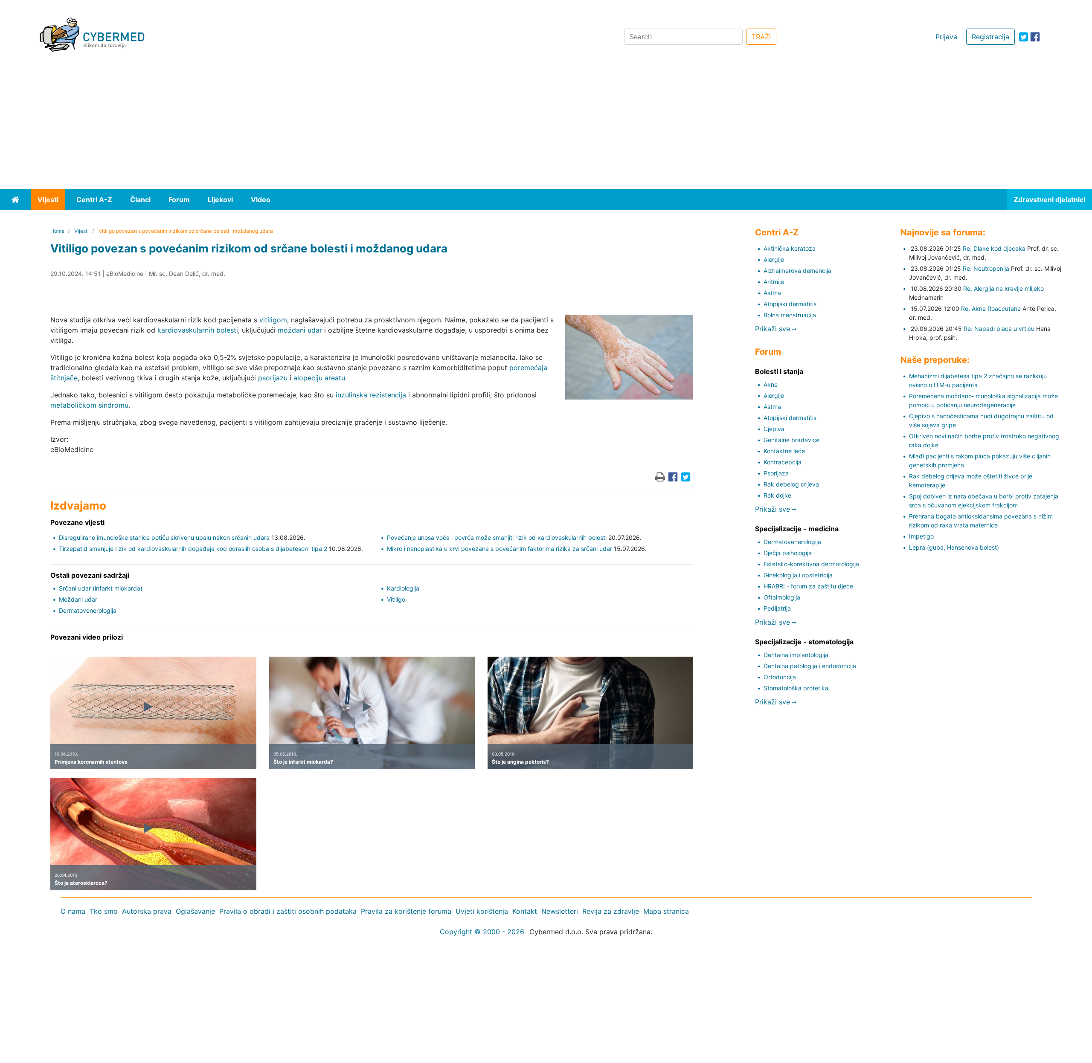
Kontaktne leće (784, 451)
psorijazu (273, 378)
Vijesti (48, 199)
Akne (771, 384)
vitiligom (273, 320)
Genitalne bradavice (791, 439)
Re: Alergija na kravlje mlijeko (1003, 288)
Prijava (946, 36)
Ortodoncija (780, 677)
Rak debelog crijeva (791, 484)
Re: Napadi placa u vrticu (999, 328)
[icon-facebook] (1035, 37)
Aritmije (774, 281)
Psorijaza (776, 473)
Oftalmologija (782, 597)
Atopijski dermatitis (790, 303)
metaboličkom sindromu (89, 405)
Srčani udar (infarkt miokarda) (100, 588)
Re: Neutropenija (986, 268)
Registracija (990, 36)
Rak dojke (777, 495)
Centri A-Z (94, 199)
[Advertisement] (546, 125)
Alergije (774, 259)
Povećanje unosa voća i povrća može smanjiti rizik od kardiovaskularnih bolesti (497, 537)
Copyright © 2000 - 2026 (482, 931)
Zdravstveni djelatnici (1049, 199)
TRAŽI (761, 36)
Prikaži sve (773, 328)
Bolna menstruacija (790, 315)
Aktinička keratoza (790, 248)
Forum (179, 199)
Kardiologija (403, 588)
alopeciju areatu (319, 378)
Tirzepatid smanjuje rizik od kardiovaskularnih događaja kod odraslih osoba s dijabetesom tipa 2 (193, 548)
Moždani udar (78, 599)
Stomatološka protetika (796, 688)
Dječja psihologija (788, 552)
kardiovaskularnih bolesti (197, 330)
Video (260, 199)
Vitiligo (396, 599)
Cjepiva (774, 428)
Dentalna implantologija (796, 654)
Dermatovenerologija (87, 610)
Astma (772, 292)
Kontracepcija (783, 462)
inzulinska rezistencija (371, 395)
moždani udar (300, 330)
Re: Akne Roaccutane (991, 308)
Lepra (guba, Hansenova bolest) (954, 547)
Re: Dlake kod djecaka (994, 248)
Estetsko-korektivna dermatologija (811, 564)
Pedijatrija (777, 608)
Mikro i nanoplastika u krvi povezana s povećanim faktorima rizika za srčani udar (499, 548)
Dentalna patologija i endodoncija (810, 665)
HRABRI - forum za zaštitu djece (808, 586)
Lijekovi (220, 199)
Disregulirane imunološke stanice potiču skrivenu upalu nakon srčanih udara (164, 537)
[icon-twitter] (1023, 37)
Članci (140, 199)
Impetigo (921, 536)
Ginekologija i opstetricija (798, 575)
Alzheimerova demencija (797, 270)
